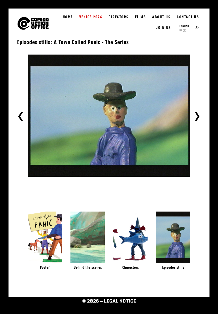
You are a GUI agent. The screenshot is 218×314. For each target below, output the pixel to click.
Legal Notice (120, 301)
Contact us (188, 17)
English (184, 26)
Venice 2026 (90, 17)
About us (161, 17)
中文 (182, 30)
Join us (163, 27)
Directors (118, 17)
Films (140, 17)
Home (68, 17)
